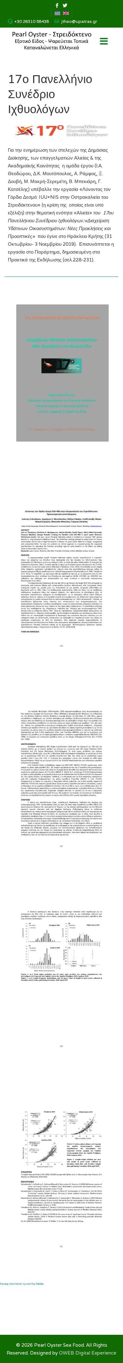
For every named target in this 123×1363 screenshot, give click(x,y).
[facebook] (57, 5)
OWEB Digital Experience (87, 1353)
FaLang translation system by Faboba (22, 1283)
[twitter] (65, 5)
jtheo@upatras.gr (79, 21)
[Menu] (104, 42)
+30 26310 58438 (31, 21)
